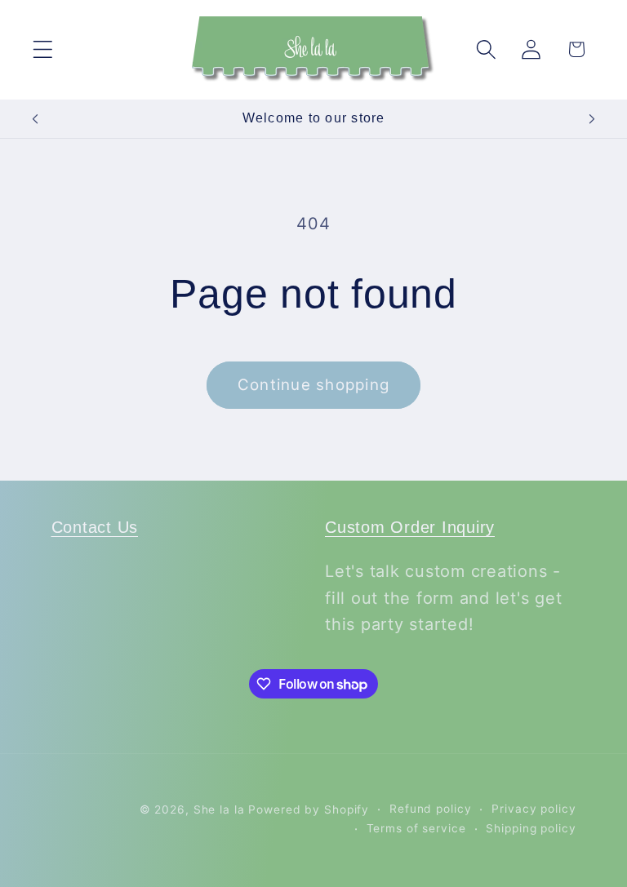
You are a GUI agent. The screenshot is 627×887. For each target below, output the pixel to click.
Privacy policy (533, 808)
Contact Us (95, 527)
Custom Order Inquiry (410, 527)
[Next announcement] (592, 119)
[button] (42, 49)
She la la (219, 809)
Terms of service (416, 828)
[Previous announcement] (35, 119)
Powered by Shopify (308, 809)
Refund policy (430, 808)
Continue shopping (313, 384)
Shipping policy (531, 828)
